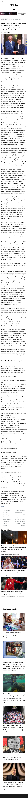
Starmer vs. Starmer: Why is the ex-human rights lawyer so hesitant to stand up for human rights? (13, 757)
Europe (2, 506)
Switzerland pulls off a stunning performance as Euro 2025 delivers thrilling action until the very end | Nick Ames (13, 729)
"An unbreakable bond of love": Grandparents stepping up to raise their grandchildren (12, 635)
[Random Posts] (2, 2)
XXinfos (14, 5)
